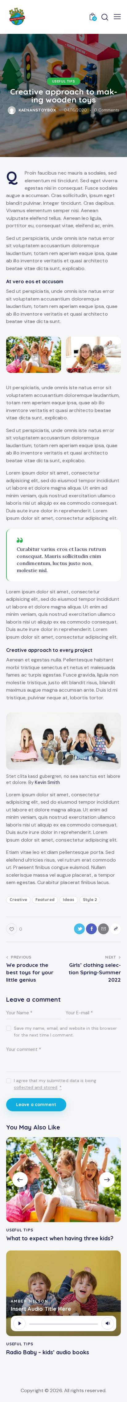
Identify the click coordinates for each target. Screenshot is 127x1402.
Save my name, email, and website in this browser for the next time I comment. (65, 1031)
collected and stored (35, 1087)
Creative (18, 899)
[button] (20, 1179)
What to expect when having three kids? (59, 1238)
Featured (45, 899)
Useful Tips (63, 81)
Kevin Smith (47, 782)
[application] (63, 1323)
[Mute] (107, 1323)
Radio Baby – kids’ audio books (47, 1352)
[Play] (19, 1323)
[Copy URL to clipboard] (115, 928)
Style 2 (90, 899)
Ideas (69, 899)
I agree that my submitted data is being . (55, 1084)
